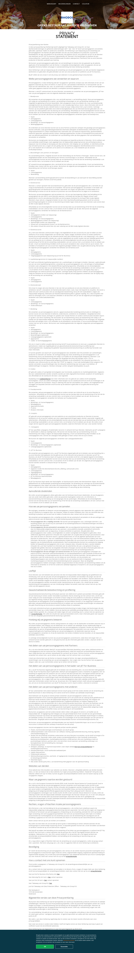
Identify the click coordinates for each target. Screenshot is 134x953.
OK (45, 946)
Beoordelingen (64, 4)
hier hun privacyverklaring (83, 747)
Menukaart (51, 4)
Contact (76, 4)
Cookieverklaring (45, 379)
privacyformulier (36, 614)
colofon (85, 4)
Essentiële (64, 946)
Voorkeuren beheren (69, 940)
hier (58, 874)
